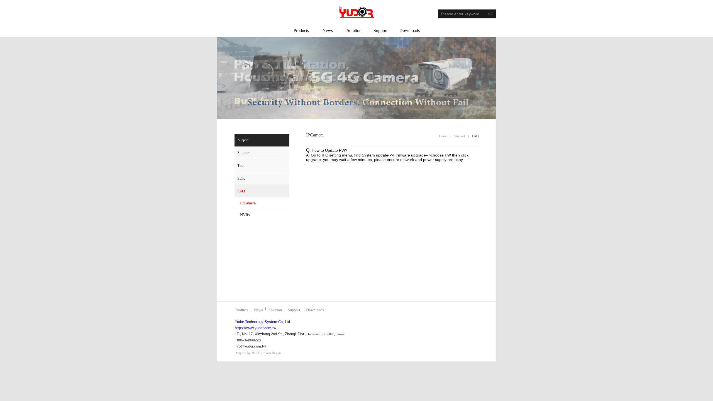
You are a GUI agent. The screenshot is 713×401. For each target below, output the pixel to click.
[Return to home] (356, 12)
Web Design (273, 352)
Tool (241, 165)
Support (380, 30)
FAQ (241, 191)
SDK (241, 178)
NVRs (245, 215)
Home (443, 136)
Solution (354, 30)
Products (301, 30)
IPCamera (248, 203)
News (328, 30)
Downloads (409, 30)
